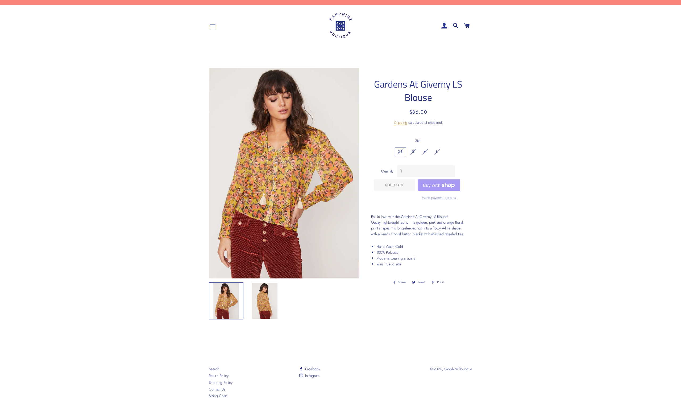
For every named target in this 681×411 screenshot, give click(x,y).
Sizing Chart (218, 395)
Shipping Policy (220, 382)
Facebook (312, 369)
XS (400, 151)
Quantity (387, 171)
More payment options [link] (439, 197)
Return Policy (219, 375)
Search (214, 369)
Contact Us (217, 389)
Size (418, 140)
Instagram (311, 375)
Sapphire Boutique (458, 369)
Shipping (400, 122)
